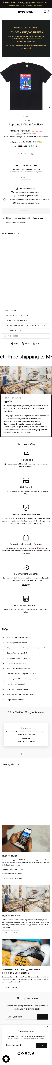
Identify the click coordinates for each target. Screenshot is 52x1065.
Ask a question (12, 336)
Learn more (45, 136)
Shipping (18, 133)
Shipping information (15, 321)
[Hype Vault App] (26, 838)
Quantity (26, 177)
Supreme (26, 120)
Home (25, 117)
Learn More (11, 987)
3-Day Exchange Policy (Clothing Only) (25, 326)
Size (24, 154)
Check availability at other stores (15, 222)
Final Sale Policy (13, 331)
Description (10, 311)
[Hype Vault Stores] (26, 898)
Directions (10, 932)
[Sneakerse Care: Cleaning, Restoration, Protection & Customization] (26, 952)
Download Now (13, 879)
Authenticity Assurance (17, 316)
